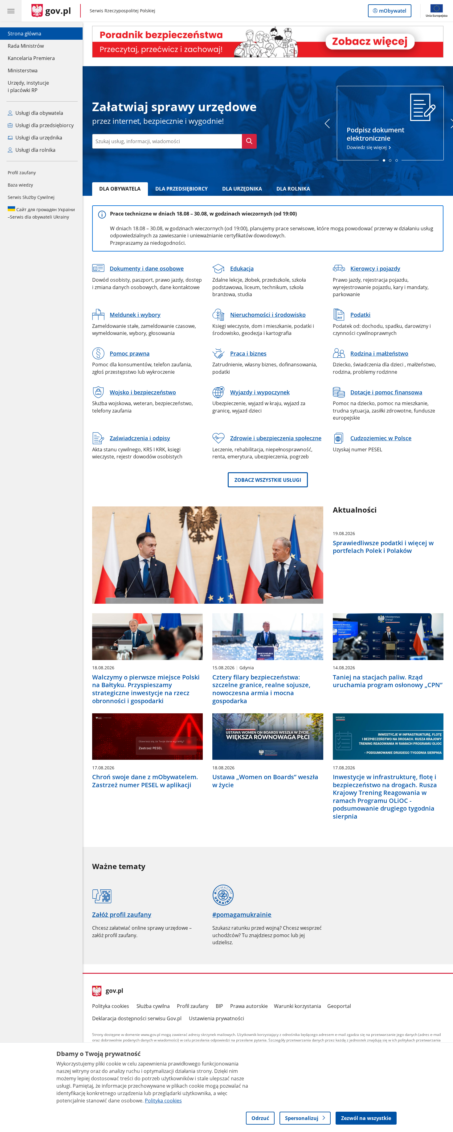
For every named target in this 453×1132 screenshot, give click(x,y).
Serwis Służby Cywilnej (31, 197)
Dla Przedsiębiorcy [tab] (181, 188)
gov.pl (114, 991)
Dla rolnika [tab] (293, 188)
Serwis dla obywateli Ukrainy (41, 213)
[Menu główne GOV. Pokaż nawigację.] (11, 11)
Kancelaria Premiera (31, 58)
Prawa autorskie (249, 1006)
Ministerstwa (23, 70)
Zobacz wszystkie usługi (268, 480)
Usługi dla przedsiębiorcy (44, 125)
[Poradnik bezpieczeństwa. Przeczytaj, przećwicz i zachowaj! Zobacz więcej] (267, 42)
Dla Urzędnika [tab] (242, 188)
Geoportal (339, 1006)
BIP (219, 1006)
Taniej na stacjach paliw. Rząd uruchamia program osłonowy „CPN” (388, 681)
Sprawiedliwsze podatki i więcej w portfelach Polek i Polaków (383, 547)
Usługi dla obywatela (38, 113)
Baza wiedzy (20, 185)
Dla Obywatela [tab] (120, 188)
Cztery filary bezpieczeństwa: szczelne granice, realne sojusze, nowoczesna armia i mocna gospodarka (261, 689)
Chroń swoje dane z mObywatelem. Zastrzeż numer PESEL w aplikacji (145, 781)
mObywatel (392, 12)
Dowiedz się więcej (375, 138)
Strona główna (31, 33)
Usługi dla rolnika (34, 150)
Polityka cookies (110, 1006)
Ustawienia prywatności (216, 1018)
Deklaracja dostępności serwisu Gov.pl (137, 1018)
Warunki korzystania (297, 1006)
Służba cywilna (153, 1006)
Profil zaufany (22, 172)
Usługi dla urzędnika (38, 137)
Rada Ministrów (26, 45)
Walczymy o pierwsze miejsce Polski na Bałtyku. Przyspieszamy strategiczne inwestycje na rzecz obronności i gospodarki (146, 689)
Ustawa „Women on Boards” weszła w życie (265, 781)
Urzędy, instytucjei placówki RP (28, 86)
